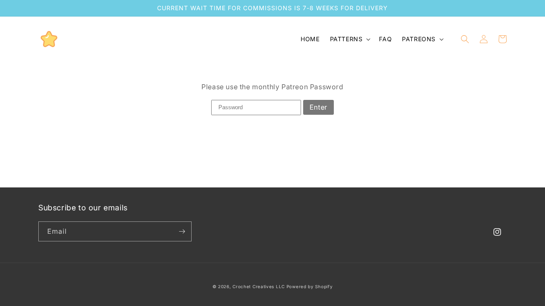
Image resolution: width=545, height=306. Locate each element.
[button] (349, 39)
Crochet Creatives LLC (258, 286)
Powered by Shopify (310, 286)
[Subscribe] (181, 231)
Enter (318, 107)
